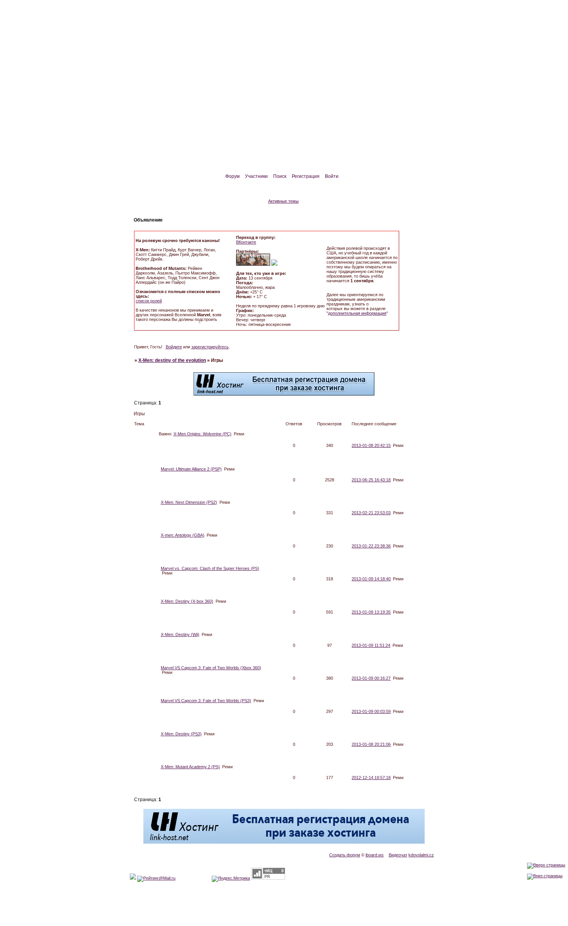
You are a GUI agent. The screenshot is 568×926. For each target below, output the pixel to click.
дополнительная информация (357, 313)
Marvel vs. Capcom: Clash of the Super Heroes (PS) (210, 568)
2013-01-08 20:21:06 (371, 744)
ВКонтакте (246, 242)
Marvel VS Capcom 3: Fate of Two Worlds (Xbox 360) (211, 667)
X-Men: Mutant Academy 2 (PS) (190, 766)
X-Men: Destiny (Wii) (180, 634)
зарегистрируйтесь (210, 346)
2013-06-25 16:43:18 (371, 479)
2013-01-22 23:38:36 (371, 546)
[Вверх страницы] (546, 865)
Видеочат (398, 855)
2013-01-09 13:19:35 (371, 612)
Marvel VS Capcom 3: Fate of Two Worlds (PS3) (206, 700)
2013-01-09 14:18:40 (371, 578)
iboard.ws (375, 855)
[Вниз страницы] (545, 875)
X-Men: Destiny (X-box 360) (187, 601)
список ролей (149, 300)
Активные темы (283, 201)
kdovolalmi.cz (421, 855)
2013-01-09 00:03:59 (371, 711)
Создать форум (344, 855)
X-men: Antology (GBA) (182, 535)
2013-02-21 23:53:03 (371, 512)
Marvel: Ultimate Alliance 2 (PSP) (191, 469)
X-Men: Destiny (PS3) (181, 734)
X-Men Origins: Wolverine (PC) (202, 433)
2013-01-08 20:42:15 (371, 445)
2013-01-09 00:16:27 (371, 678)
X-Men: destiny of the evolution (172, 360)
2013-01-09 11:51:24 (371, 645)
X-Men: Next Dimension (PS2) (189, 502)
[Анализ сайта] (268, 878)
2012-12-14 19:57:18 (371, 777)
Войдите (174, 346)
